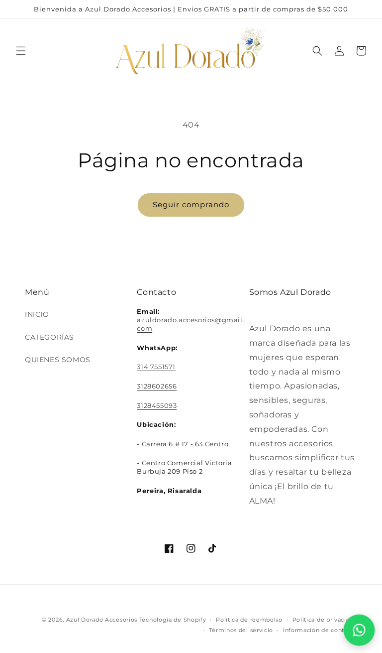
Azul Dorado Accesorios (101, 619)
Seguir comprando (191, 204)
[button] (21, 51)
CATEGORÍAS (49, 337)
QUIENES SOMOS (58, 359)
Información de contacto (320, 630)
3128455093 (157, 405)
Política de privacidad (324, 619)
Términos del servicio (241, 630)
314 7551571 (156, 367)
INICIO (37, 314)
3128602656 (157, 386)
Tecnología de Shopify (172, 619)
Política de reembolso (249, 619)
